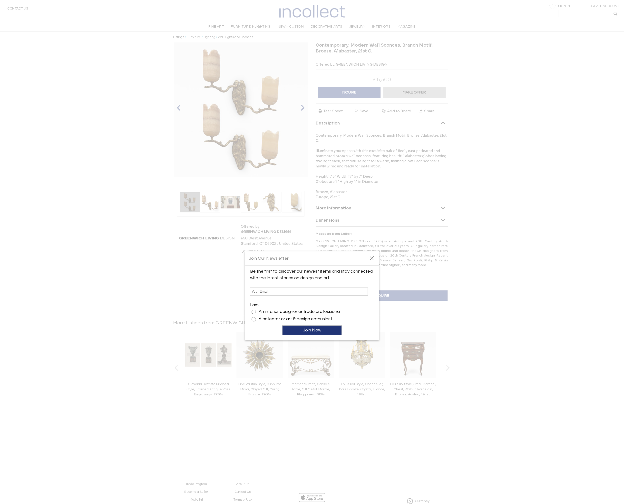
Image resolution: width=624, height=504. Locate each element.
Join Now (312, 330)
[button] (371, 258)
